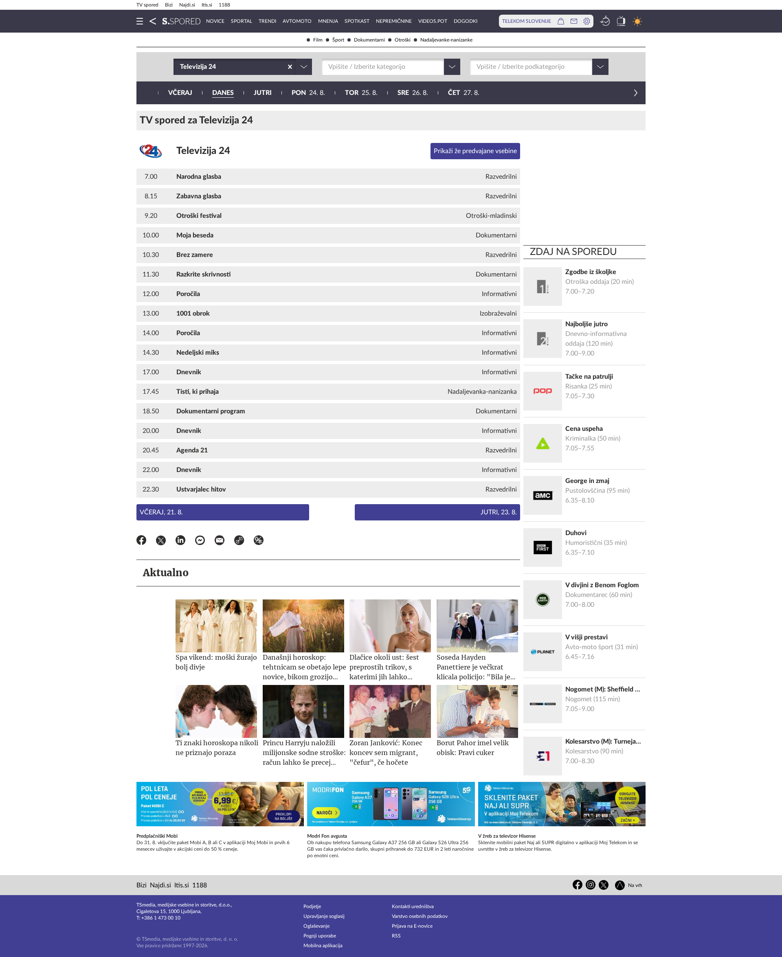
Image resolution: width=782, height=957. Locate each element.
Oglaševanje (316, 926)
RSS (396, 935)
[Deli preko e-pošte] (219, 541)
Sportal (241, 21)
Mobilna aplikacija (323, 945)
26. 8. (413, 93)
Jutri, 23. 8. (499, 512)
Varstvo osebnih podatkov (420, 916)
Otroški (403, 39)
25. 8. (361, 93)
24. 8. (308, 93)
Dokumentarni (369, 39)
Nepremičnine (394, 21)
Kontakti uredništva (413, 906)
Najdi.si (187, 4)
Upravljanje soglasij (324, 916)
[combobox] (181, 67)
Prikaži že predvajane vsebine (475, 151)
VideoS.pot (432, 21)
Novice (215, 21)
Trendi (267, 21)
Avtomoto (297, 21)
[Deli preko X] (161, 541)
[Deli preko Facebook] (141, 541)
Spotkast (357, 21)
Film (318, 39)
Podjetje (312, 906)
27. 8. (463, 93)
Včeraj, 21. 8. (161, 512)
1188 (224, 4)
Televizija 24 (203, 151)
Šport (338, 39)
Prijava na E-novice (412, 926)
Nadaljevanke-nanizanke (446, 39)
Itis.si (207, 4)
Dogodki (465, 21)
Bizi (169, 4)
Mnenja (328, 21)
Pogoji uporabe (319, 935)
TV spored (147, 4)
